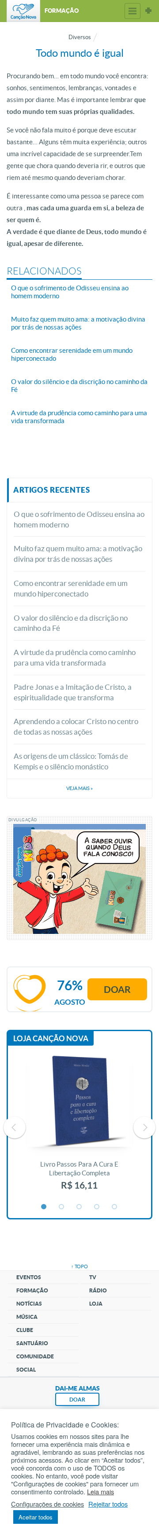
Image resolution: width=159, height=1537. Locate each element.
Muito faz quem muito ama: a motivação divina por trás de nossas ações (78, 553)
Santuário (32, 1343)
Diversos (79, 37)
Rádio (98, 1290)
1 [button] (44, 1207)
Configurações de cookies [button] (47, 1504)
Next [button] (144, 1127)
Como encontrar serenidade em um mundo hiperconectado (71, 588)
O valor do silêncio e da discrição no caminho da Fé (71, 623)
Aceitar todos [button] (36, 1517)
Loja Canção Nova (50, 1038)
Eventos (28, 1277)
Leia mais (100, 1492)
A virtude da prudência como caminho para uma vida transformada (75, 657)
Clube (24, 1330)
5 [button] (114, 1207)
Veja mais (79, 788)
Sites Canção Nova (148, 11)
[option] (79, 1127)
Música (27, 1317)
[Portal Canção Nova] (23, 11)
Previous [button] (15, 1127)
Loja (95, 1303)
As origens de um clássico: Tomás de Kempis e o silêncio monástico (71, 761)
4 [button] (97, 1207)
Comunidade (35, 1356)
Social (26, 1369)
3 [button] (79, 1207)
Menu (132, 11)
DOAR (77, 1399)
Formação (32, 1290)
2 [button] (61, 1207)
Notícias (29, 1303)
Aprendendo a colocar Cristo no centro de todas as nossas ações (76, 726)
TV (92, 1277)
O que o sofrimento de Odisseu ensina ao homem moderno (79, 519)
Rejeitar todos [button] (108, 1504)
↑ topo (79, 1266)
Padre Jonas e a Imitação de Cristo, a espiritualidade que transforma (73, 692)
